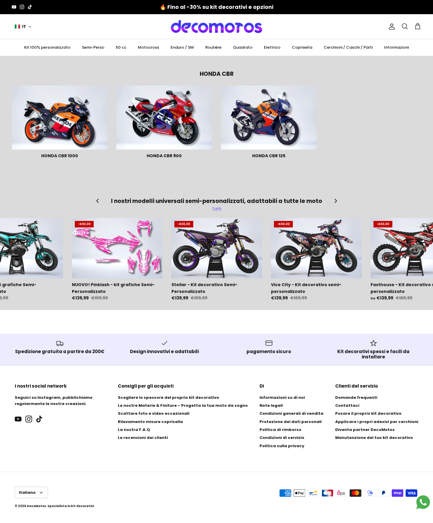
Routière (213, 47)
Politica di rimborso (280, 429)
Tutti (216, 209)
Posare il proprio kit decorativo (368, 413)
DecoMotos (36, 506)
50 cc (121, 47)
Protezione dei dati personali (291, 421)
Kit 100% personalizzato (47, 47)
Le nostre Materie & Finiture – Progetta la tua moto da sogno (183, 405)
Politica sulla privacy (282, 446)
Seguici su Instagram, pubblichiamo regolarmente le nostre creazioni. (53, 400)
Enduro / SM (182, 47)
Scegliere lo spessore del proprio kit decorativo (168, 397)
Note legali (271, 405)
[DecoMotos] (216, 26)
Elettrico (272, 47)
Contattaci (347, 405)
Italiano (27, 492)
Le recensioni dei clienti (143, 437)
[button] (23, 26)
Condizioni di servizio (282, 437)
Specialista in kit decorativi (70, 506)
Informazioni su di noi (282, 397)
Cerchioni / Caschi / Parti (348, 47)
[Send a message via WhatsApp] (423, 502)
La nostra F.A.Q (134, 429)
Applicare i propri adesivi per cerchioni (376, 421)
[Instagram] (22, 7)
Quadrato (242, 47)
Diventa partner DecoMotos (365, 429)
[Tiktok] (30, 7)
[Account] (390, 26)
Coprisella (302, 47)
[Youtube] (14, 7)
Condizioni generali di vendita (291, 413)
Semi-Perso (93, 47)
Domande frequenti (356, 397)
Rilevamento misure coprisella (150, 421)
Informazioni (396, 47)
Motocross (148, 47)
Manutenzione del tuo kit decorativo (374, 437)
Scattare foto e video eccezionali (153, 413)
